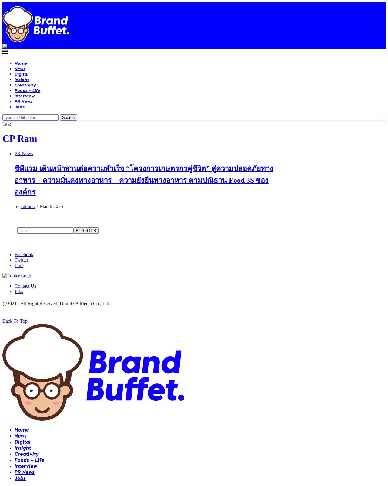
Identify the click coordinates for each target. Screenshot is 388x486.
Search (68, 117)
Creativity (25, 84)
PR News (23, 101)
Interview (25, 95)
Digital (21, 74)
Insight (22, 79)
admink (28, 206)
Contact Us (25, 286)
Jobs (20, 106)
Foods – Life (27, 90)
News (20, 68)
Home (21, 63)
